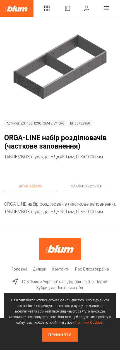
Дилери (39, 269)
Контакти (60, 269)
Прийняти (60, 335)
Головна (19, 269)
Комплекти (47, 8)
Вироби (67, 8)
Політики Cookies (89, 323)
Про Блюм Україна (92, 269)
